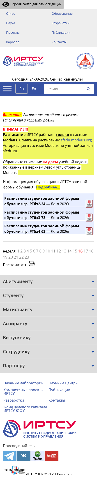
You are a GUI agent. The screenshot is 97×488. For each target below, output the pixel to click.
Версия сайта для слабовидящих (35, 4)
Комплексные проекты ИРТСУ (23, 391)
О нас (10, 13)
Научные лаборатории (23, 383)
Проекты (13, 32)
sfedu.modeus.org (76, 140)
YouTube (51, 456)
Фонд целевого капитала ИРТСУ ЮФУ (25, 409)
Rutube (37, 456)
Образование (62, 13)
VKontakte (23, 456)
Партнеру (14, 365)
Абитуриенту (18, 281)
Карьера (12, 42)
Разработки (60, 23)
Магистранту (17, 309)
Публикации (61, 32)
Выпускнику (17, 337)
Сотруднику (16, 351)
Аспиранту (15, 323)
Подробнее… (48, 187)
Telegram (9, 456)
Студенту (13, 295)
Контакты (59, 42)
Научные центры (63, 383)
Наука (10, 23)
